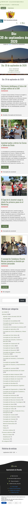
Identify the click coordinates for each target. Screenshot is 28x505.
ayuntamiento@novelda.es (17, 1)
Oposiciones (6, 439)
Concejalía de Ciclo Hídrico (10, 335)
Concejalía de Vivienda (9, 419)
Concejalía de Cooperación (10, 343)
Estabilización (6, 436)
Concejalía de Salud (8, 404)
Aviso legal (15, 486)
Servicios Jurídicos (8, 430)
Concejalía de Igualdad (9, 362)
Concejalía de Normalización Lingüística (13, 385)
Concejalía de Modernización (10, 381)
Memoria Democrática (9, 423)
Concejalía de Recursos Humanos (12, 400)
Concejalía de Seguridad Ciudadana (12, 406)
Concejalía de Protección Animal (11, 397)
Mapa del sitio (15, 492)
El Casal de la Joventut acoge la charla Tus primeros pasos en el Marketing (12, 202)
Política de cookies (15, 490)
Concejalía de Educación (9, 350)
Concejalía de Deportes (9, 348)
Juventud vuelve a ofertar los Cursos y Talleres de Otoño (14, 144)
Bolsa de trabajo (7, 434)
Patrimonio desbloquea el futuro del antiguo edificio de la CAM (13, 87)
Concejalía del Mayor (8, 421)
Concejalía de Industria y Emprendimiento (14, 364)
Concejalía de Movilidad (9, 383)
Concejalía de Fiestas (8, 356)
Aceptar (4, 502)
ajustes (11, 500)
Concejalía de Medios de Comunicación (13, 376)
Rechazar (10, 502)
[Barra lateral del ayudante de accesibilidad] (1, 21)
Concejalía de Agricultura (10, 329)
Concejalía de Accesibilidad (10, 321)
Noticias (4, 314)
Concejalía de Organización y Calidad (13, 389)
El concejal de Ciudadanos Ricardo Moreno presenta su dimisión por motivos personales (13, 261)
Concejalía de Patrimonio (14, 72)
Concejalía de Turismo (9, 414)
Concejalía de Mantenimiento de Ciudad (13, 370)
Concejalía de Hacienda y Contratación (13, 358)
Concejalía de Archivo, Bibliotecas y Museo (14, 331)
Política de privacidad (15, 488)
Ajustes (16, 502)
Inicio (10, 44)
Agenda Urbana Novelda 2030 (11, 316)
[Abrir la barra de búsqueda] (17, 23)
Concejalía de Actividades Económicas (13, 327)
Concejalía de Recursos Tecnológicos (13, 402)
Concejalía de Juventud (9, 172)
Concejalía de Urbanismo (9, 417)
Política (5, 428)
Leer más (4, 110)
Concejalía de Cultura (9, 345)
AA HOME (4, 312)
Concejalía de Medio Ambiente (11, 374)
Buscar (22, 300)
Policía (5, 425)
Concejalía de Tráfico (8, 408)
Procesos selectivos (7, 432)
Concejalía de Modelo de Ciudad (11, 379)
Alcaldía (17, 70)
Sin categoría (6, 291)
